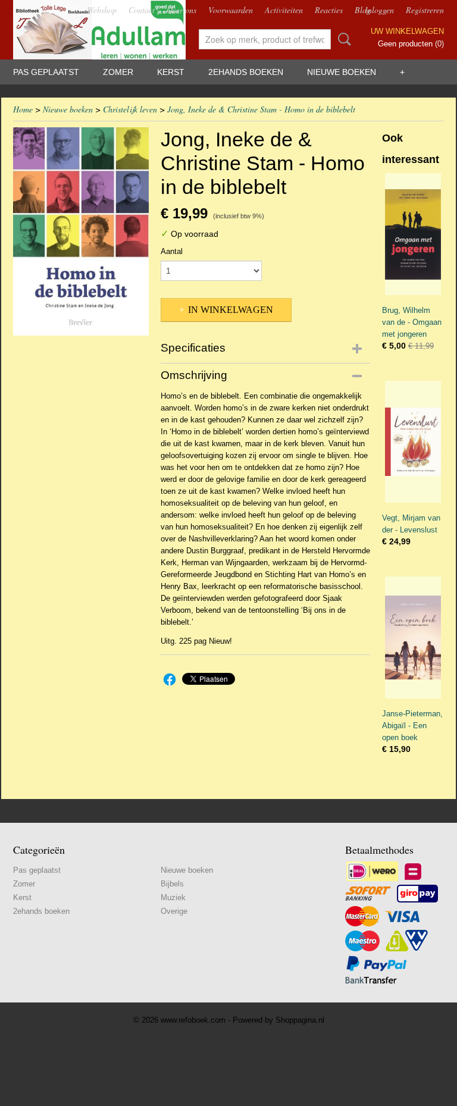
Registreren (425, 9)
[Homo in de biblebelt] (81, 231)
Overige (174, 911)
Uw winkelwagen (407, 31)
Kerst (170, 72)
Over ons (181, 9)
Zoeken (342, 39)
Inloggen (379, 9)
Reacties (329, 9)
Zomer (118, 72)
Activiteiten (284, 9)
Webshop (102, 9)
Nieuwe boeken (341, 72)
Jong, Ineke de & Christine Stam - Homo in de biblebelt (261, 109)
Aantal (172, 251)
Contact (142, 9)
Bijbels (172, 883)
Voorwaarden (230, 9)
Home (23, 109)
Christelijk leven (130, 109)
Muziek (173, 897)
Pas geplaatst (46, 72)
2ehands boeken (245, 72)
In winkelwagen (230, 310)
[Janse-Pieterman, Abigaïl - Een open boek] (413, 637)
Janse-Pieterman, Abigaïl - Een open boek (412, 725)
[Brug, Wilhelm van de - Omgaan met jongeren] (413, 234)
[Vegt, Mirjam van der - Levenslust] (413, 442)
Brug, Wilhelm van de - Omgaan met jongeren (412, 322)
